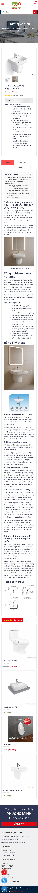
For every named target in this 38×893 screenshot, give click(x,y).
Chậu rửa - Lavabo (29, 29)
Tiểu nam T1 (7, 744)
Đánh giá (15, 95)
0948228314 (7, 850)
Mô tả (7, 162)
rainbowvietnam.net (16, 891)
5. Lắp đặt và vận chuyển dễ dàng (20, 191)
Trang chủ (5, 29)
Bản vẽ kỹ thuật (10, 183)
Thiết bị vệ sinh (16, 29)
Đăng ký (18, 824)
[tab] (7, 162)
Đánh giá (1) (22, 167)
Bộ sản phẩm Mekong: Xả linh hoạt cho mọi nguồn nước (19, 194)
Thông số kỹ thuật (14, 197)
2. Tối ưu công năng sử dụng (19, 186)
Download (22, 162)
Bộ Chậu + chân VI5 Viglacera (12, 790)
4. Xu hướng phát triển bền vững (20, 190)
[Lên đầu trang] (35, 887)
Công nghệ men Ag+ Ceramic (14, 181)
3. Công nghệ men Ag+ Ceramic (20, 188)
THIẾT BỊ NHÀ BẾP (7, 866)
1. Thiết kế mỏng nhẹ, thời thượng (20, 185)
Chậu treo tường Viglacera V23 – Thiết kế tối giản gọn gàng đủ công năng (20, 178)
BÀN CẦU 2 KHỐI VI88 (10, 661)
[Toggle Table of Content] (30, 175)
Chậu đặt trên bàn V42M (10, 707)
